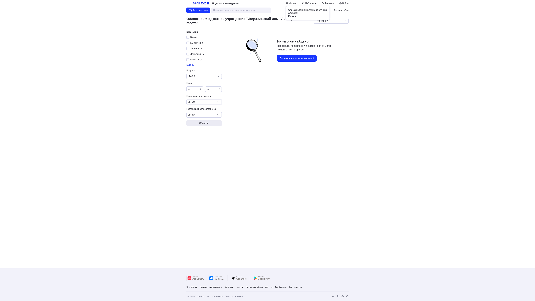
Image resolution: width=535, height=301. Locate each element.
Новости (239, 287)
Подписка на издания (225, 3)
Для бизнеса (280, 287)
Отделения (217, 296)
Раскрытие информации (211, 287)
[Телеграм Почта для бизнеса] (347, 296)
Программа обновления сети (259, 287)
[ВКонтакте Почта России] (333, 296)
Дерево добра (341, 10)
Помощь (229, 296)
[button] (325, 10)
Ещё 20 (190, 65)
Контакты (239, 296)
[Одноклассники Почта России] (337, 296)
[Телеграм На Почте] (342, 296)
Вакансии (229, 287)
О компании (191, 287)
